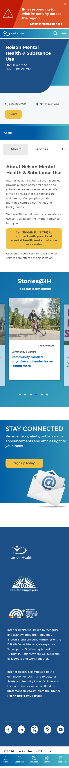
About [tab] (15, 149)
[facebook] (8, 729)
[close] (64, 3)
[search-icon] (55, 33)
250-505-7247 (17, 104)
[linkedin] (21, 729)
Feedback (61, 762)
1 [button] (20, 394)
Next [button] (61, 345)
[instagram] (47, 729)
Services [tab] (41, 149)
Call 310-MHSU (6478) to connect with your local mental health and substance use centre (34, 238)
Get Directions (49, 104)
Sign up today (24, 463)
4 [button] (36, 394)
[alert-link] (34, 14)
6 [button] (47, 394)
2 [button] (25, 394)
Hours (13, 114)
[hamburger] (63, 33)
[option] (34, 339)
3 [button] (31, 394)
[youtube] (60, 729)
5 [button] (42, 394)
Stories (47, 762)
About (8, 133)
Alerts (5, 762)
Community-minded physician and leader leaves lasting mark (32, 361)
